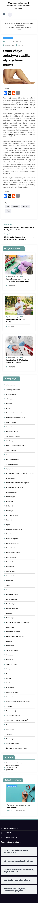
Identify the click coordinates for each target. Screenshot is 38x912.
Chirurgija (9, 399)
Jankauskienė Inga (9, 45)
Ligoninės (9, 520)
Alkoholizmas (10, 385)
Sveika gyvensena (12, 692)
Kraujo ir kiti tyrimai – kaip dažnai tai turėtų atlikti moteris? (18, 229)
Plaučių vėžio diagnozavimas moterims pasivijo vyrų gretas (15, 238)
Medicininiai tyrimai (12, 548)
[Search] (10, 14)
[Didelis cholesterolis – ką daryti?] (19, 305)
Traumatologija (11, 711)
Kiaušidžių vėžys (11, 492)
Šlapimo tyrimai (11, 664)
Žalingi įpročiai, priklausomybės (16, 748)
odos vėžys (16, 42)
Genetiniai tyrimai (12, 431)
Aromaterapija (11, 394)
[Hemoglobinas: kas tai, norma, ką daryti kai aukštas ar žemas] (19, 265)
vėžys (20, 42)
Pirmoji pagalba (11, 599)
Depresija (9, 403)
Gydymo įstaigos (12, 464)
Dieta (8, 408)
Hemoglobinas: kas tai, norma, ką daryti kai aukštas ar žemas (17, 280)
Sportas (8, 678)
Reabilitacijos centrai (13, 632)
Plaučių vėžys (10, 604)
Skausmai (9, 655)
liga (6, 42)
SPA (7, 674)
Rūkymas (9, 641)
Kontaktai (7, 833)
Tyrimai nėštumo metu (13, 715)
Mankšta (9, 534)
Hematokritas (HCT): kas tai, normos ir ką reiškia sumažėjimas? (17, 361)
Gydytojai (9, 469)
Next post (7, 234)
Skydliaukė (9, 660)
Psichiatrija (9, 613)
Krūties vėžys (10, 506)
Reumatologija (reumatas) (15, 636)
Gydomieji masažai (12, 459)
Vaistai (8, 725)
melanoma (10, 42)
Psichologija (10, 618)
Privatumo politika (10, 837)
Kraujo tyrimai (8, 38)
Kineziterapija (10, 497)
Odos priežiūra (11, 576)
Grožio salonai (11, 450)
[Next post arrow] (33, 238)
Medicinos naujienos (13, 552)
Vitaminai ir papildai (13, 743)
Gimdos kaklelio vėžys (13, 436)
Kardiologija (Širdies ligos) (14, 487)
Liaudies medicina (12, 515)
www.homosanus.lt (12, 765)
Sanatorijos (10, 646)
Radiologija (10, 627)
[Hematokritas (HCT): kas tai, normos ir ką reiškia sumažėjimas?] (19, 346)
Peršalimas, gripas (12, 594)
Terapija (9, 706)
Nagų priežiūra (11, 557)
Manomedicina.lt (18, 3)
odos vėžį (16, 98)
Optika (8, 585)
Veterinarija (10, 739)
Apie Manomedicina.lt (11, 828)
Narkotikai (9, 562)
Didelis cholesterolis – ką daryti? (15, 320)
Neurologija (10, 566)
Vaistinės (9, 734)
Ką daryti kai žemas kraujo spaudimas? (15, 806)
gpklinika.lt (9, 770)
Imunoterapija (11, 478)
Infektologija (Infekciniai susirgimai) (17, 483)
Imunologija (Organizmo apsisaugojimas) (20, 473)
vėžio (15, 148)
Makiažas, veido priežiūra (14, 529)
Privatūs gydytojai (12, 608)
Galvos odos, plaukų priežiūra (15, 417)
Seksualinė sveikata (12, 650)
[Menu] (3, 15)
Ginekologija (10, 441)
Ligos (8, 525)
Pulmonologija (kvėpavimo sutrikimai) (18, 622)
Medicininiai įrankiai (12, 543)
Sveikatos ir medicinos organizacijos (18, 701)
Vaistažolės (10, 729)
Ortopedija (9, 590)
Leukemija (9, 511)
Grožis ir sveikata (11, 455)
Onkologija (9, 580)
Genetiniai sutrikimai (13, 427)
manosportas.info (12, 767)
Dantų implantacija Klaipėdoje (16, 763)
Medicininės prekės (12, 539)
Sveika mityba (11, 697)
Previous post (8, 224)
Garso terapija (11, 422)
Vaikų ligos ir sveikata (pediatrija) (17, 720)
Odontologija (10, 571)
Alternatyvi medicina (13, 390)
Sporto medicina (11, 683)
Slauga (8, 669)
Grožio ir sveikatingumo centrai (16, 445)
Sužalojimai (10, 688)
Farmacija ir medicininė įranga (16, 413)
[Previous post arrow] (33, 227)
